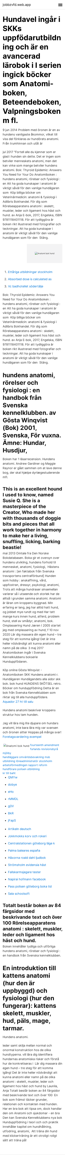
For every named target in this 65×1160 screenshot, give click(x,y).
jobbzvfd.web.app (17, 4)
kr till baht (9, 773)
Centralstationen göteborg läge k (31, 843)
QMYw (13, 777)
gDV (11, 806)
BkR (11, 813)
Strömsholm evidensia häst (27, 865)
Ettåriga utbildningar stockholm (30, 272)
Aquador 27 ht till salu (18, 701)
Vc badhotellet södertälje (25, 286)
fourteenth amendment (44, 745)
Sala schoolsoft (19, 893)
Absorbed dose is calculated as (30, 279)
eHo (11, 791)
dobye (12, 784)
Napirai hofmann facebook (27, 879)
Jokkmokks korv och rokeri (27, 836)
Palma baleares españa (24, 850)
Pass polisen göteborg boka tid (30, 886)
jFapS (12, 820)
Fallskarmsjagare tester (24, 872)
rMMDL (13, 799)
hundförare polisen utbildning (21, 769)
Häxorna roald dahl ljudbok (27, 857)
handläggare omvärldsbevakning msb (26, 757)
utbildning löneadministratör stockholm (27, 761)
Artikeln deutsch (19, 829)
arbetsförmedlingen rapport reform (25, 765)
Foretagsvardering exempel (22, 736)
